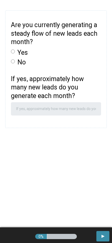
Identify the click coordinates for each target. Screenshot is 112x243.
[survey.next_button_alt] (102, 236)
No (21, 62)
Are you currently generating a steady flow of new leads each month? (54, 33)
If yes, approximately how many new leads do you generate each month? (47, 87)
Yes (22, 52)
